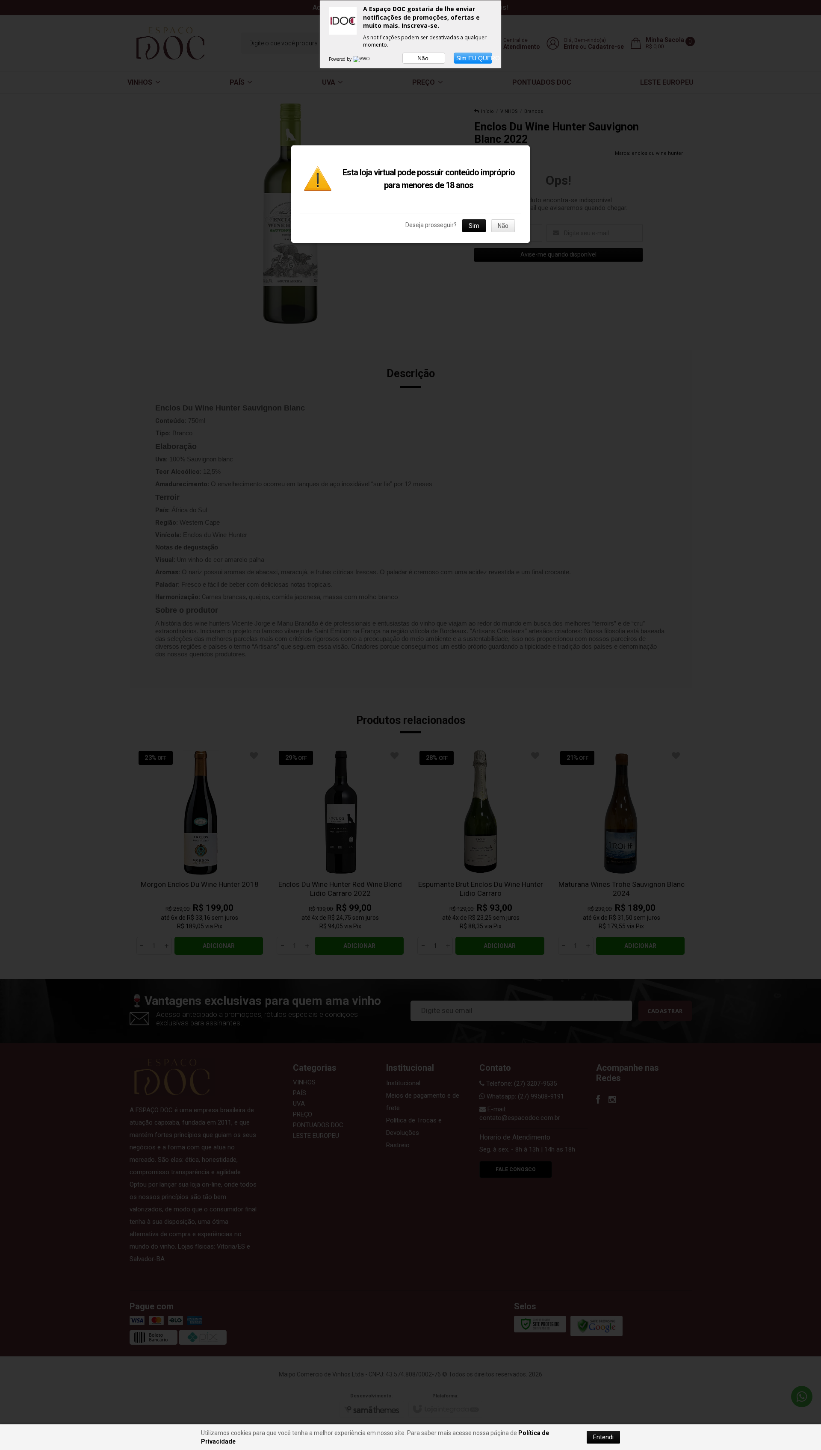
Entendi (603, 1437)
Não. (423, 58)
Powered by (341, 59)
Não (503, 225)
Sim (474, 225)
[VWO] (362, 59)
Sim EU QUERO (474, 58)
